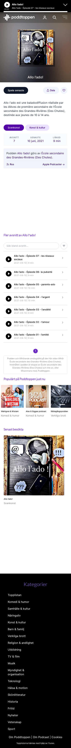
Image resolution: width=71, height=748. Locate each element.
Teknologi (14, 681)
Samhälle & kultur (19, 608)
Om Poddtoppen (19, 737)
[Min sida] (44, 17)
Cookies (57, 737)
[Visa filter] (63, 245)
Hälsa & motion (18, 688)
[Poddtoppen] (19, 17)
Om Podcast (41, 737)
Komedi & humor (18, 601)
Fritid (11, 708)
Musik (11, 663)
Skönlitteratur (17, 694)
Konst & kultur (37, 127)
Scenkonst (14, 127)
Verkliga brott (17, 636)
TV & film (14, 656)
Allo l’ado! (23, 153)
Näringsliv (14, 615)
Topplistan (14, 595)
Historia (13, 701)
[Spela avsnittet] (8, 259)
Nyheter (13, 715)
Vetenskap (14, 722)
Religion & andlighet (21, 642)
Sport (11, 729)
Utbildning (14, 649)
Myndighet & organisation (16, 672)
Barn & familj (16, 629)
